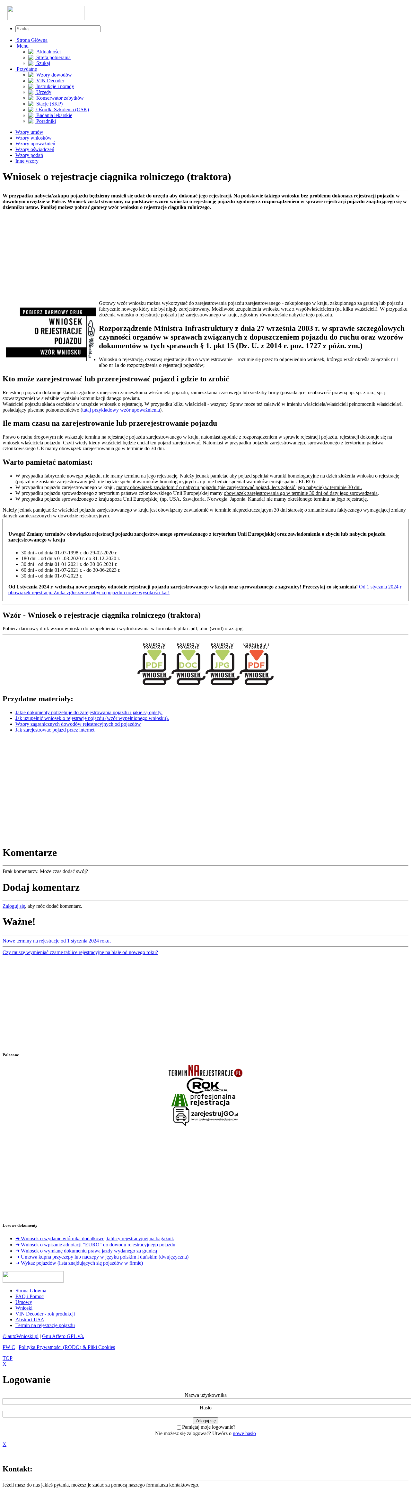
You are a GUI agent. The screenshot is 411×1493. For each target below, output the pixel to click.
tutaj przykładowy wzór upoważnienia (121, 410)
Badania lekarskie (53, 115)
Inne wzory (27, 161)
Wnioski (23, 1308)
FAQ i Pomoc (29, 1296)
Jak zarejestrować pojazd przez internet (54, 730)
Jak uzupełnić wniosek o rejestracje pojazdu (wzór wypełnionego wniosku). (92, 718)
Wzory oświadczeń (34, 149)
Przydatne (26, 69)
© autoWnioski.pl (21, 1336)
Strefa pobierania (53, 57)
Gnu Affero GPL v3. (63, 1336)
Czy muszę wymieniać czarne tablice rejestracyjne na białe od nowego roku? (80, 952)
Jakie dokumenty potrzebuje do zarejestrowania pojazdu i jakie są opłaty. (88, 712)
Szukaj (42, 63)
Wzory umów (29, 132)
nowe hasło (244, 1433)
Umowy (23, 1302)
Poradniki (45, 121)
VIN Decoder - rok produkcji (45, 1313)
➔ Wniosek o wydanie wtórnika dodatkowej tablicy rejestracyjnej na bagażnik (94, 1238)
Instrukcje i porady (54, 86)
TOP (8, 1358)
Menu (22, 46)
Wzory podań (29, 155)
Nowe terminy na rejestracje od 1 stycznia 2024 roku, (57, 940)
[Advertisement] (195, 255)
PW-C (9, 1347)
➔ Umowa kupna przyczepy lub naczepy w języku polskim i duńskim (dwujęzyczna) (101, 1257)
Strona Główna (31, 40)
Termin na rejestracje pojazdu (45, 1325)
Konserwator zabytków (59, 98)
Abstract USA (29, 1319)
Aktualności (48, 51)
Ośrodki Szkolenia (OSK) (62, 109)
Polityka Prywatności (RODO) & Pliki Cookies (67, 1347)
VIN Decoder (49, 80)
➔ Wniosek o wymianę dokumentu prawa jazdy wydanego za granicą (86, 1250)
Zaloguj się (14, 906)
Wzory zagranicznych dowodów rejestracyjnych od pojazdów (78, 724)
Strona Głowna (30, 1290)
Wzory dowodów (53, 74)
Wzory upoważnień (35, 143)
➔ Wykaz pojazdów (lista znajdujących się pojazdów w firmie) (79, 1263)
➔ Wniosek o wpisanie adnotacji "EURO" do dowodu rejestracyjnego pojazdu (95, 1244)
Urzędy (43, 92)
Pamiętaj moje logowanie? (208, 1427)
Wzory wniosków (33, 138)
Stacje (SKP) (49, 103)
